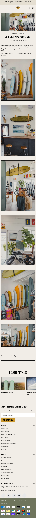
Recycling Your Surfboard (8, 443)
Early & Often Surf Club (8, 434)
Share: (3, 356)
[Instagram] (14, 495)
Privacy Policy (5, 475)
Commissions (5, 446)
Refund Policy (5, 478)
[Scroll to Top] (33, 508)
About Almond (5, 431)
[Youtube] (19, 495)
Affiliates (3, 449)
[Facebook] (8, 356)
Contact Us (4, 428)
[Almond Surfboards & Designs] (18, 7)
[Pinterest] (11, 356)
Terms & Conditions (7, 472)
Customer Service (6, 457)
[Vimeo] (24, 495)
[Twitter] (15, 356)
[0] (33, 8)
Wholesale (4, 466)
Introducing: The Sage (7, 393)
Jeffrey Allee (29, 45)
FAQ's (2, 460)
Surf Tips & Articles (18, 33)
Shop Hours (4, 437)
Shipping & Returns (7, 463)
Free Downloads (5, 440)
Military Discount (6, 469)
